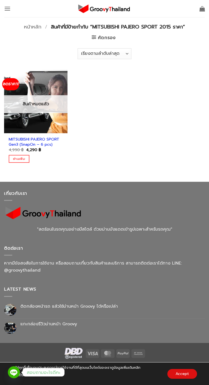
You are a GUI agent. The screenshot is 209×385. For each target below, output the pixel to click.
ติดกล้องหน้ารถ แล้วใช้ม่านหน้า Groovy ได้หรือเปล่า (69, 306)
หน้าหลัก (32, 27)
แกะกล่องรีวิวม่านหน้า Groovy (48, 324)
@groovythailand (22, 270)
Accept (182, 373)
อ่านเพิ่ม (19, 158)
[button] (7, 8)
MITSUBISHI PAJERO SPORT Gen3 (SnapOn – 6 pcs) (34, 142)
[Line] (14, 372)
